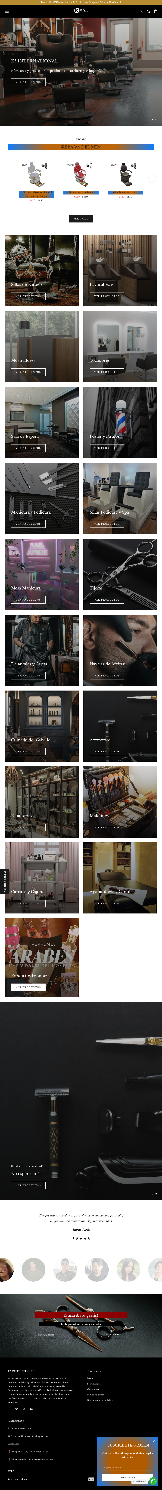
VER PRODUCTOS (107, 448)
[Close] (154, 1440)
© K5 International (17, 1479)
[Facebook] (9, 1409)
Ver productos (28, 296)
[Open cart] (155, 11)
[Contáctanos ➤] (153, 1481)
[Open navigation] (7, 11)
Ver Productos (28, 987)
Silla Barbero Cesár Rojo (81, 192)
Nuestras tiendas (4, 881)
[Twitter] (16, 1409)
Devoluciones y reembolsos (100, 1400)
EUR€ (11, 1471)
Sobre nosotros (94, 1383)
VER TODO (81, 218)
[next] (152, 178)
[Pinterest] (31, 1409)
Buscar (90, 1378)
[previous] (9, 178)
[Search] (148, 11)
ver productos (107, 524)
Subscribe (127, 1477)
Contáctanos (93, 1389)
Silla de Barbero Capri (125, 192)
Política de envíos (95, 1394)
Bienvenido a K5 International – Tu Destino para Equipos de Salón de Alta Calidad (81, 2)
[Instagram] (24, 1409)
